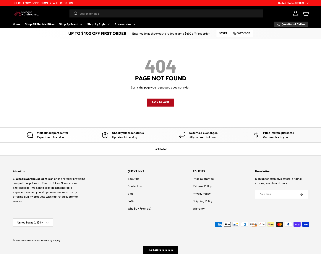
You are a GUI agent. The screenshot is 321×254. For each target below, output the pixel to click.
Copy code (243, 33)
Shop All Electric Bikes (40, 24)
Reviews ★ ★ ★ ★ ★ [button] (160, 249)
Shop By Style (96, 24)
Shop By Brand (68, 24)
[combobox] (166, 13)
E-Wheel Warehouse (30, 240)
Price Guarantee (203, 178)
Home (16, 24)
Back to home (160, 102)
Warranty (199, 208)
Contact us (135, 186)
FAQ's (131, 201)
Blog (131, 193)
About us (133, 178)
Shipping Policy (203, 201)
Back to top (160, 149)
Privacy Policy (202, 193)
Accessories (123, 24)
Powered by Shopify (50, 240)
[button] (306, 13)
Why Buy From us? (140, 208)
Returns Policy (202, 186)
